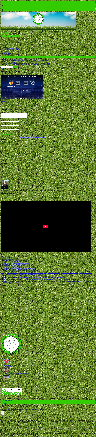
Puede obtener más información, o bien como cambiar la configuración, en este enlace (27, 409)
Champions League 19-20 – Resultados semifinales (14, 261)
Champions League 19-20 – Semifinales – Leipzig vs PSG (16, 264)
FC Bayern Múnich (28, 273)
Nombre (2, 120)
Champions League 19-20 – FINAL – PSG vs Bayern (15, 260)
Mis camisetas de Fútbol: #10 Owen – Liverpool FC (14, 365)
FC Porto (33, 273)
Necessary (4, 425)
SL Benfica (68, 273)
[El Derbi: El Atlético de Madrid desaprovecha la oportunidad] (6, 371)
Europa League (6, 52)
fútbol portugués (38, 273)
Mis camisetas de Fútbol (8, 53)
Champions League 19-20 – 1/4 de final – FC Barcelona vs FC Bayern (19, 269)
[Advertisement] (26, 40)
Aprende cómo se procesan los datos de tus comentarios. (32, 137)
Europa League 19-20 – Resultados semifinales (13, 265)
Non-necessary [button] (4, 430)
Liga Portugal (45, 273)
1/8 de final (2, 273)
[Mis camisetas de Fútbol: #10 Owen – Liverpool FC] (6, 363)
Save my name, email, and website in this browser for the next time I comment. (19, 132)
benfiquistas (7, 273)
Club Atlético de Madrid (13, 273)
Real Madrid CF (63, 273)
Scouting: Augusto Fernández (10, 381)
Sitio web (3, 128)
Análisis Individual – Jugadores (13, 49)
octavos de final (50, 273)
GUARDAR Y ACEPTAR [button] (7, 435)
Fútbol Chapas (6, 54)
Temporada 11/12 (3, 274)
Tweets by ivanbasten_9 (6, 256)
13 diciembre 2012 (7, 366)
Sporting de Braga (83, 273)
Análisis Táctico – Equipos (12, 48)
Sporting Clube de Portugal (74, 273)
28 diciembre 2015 (7, 383)
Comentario (3, 111)
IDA (42, 273)
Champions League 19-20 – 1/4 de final (12, 266)
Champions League (7, 50)
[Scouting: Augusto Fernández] (6, 379)
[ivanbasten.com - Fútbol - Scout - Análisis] (38, 29)
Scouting (5, 47)
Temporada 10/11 (89, 273)
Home (4, 45)
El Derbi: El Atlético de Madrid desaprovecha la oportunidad (16, 373)
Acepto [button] (5, 409)
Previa (59, 273)
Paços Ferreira (55, 273)
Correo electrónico (5, 124)
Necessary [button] (3, 424)
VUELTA (43, 274)
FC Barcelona (22, 273)
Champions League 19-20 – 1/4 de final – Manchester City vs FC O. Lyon (19, 268)
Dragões (18, 273)
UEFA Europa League (37, 274)
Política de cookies (7, 400)
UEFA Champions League (29, 274)
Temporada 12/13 (9, 274)
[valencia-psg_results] (22, 98)
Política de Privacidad (8, 401)
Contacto (5, 403)
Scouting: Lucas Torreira (8, 259)
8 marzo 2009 (6, 374)
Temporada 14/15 (21, 274)
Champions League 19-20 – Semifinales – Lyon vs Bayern (16, 263)
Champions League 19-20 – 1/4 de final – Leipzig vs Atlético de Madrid (19, 270)
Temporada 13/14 (15, 274)
